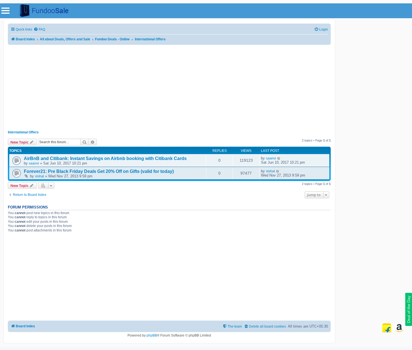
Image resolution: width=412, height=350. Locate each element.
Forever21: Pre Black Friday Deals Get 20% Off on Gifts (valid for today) (99, 171)
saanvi (34, 163)
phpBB (152, 335)
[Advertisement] (169, 85)
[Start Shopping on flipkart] (386, 327)
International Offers (23, 132)
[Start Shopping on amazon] (399, 327)
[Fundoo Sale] (42, 10)
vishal (39, 176)
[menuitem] (39, 30)
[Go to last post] (279, 158)
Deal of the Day (408, 309)
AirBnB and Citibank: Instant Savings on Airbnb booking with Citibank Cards (105, 158)
